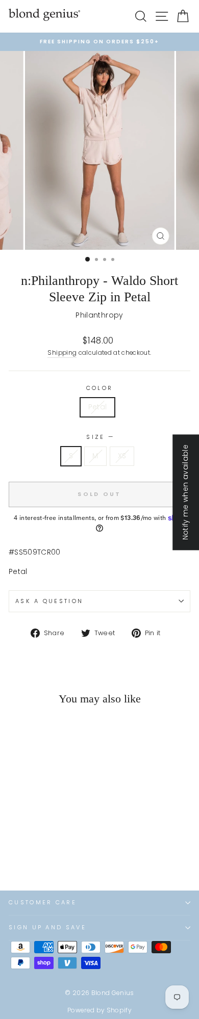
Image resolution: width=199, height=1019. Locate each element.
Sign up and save (47, 927)
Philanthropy (99, 315)
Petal (97, 407)
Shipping (62, 353)
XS (122, 456)
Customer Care (43, 902)
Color (99, 388)
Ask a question (49, 601)
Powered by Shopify (99, 1010)
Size (99, 437)
